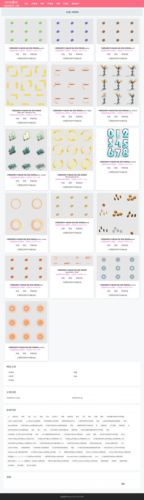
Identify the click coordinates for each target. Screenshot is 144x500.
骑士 (39, 430)
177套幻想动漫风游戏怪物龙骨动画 (88, 447)
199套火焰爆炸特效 (111, 443)
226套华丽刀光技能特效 (41, 447)
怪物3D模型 (123, 461)
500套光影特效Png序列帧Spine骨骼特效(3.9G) (108, 439)
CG (60, 452)
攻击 (77, 416)
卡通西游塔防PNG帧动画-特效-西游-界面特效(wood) (26, 48)
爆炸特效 (74, 430)
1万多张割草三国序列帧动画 (59, 430)
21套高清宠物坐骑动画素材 (111, 421)
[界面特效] (11, 6)
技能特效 (104, 425)
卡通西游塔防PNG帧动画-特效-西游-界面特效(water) (72, 48)
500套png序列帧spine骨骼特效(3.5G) (77, 439)
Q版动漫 (70, 416)
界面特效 (33, 54)
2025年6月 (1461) (13, 398)
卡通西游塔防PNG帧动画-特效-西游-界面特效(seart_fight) (72, 110)
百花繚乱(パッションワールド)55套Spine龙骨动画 (24, 456)
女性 (47, 416)
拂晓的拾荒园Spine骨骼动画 (73, 452)
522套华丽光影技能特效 (60, 447)
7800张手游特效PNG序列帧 (109, 434)
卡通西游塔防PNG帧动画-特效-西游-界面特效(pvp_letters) (117, 110)
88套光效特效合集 (96, 443)
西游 (24, 54)
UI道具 (66, 4)
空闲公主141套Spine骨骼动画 (96, 452)
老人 (35, 416)
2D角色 (34, 4)
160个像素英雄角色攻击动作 (51, 434)
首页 (26, 4)
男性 (23, 416)
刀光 (122, 443)
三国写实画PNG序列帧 (85, 421)
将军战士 (15, 416)
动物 (62, 416)
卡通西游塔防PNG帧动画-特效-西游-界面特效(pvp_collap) (26, 175)
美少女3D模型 (31, 465)
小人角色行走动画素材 (33, 421)
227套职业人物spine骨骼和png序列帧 (43, 452)
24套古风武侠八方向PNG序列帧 (114, 447)
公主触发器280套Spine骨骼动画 (111, 456)
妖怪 (41, 416)
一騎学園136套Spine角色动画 (54, 456)
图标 (94, 434)
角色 (37, 434)
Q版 (107, 430)
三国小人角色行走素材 (15, 421)
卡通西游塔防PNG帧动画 (26, 58)
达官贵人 (55, 416)
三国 (83, 416)
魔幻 (101, 416)
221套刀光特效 (13, 447)
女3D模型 (11, 465)
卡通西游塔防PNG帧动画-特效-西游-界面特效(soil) (117, 48)
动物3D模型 (104, 461)
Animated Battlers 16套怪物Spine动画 (79, 456)
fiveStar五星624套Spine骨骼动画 (119, 452)
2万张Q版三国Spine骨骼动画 (73, 434)
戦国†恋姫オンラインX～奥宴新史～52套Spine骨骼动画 (26, 461)
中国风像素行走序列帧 (51, 421)
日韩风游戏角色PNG (68, 421)
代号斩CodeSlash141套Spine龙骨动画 (84, 461)
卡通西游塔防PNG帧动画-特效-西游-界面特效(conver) (118, 285)
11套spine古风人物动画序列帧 (18, 452)
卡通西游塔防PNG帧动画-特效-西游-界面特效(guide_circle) (26, 239)
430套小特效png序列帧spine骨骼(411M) (21, 439)
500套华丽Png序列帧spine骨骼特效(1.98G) (22, 443)
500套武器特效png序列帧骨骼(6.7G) (52, 443)
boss (96, 456)
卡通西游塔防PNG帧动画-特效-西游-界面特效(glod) (118, 239)
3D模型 (114, 461)
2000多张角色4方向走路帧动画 (18, 430)
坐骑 (97, 421)
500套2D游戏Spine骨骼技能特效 (56, 425)
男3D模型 (20, 465)
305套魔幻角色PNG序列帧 (115, 416)
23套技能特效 (25, 447)
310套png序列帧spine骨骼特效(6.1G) (50, 439)
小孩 (29, 416)
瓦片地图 (113, 425)
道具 (32, 430)
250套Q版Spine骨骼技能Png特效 (32, 425)
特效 (42, 4)
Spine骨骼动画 (12, 425)
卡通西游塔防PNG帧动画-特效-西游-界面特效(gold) (72, 222)
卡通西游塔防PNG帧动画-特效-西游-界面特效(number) (118, 162)
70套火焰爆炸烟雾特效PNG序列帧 (92, 430)
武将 (45, 430)
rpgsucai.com (71, 496)
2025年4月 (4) (77, 398)
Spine (123, 434)
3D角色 (50, 4)
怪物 (95, 416)
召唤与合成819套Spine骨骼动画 (58, 461)
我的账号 (75, 4)
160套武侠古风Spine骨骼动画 (77, 443)
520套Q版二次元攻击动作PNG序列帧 (20, 434)
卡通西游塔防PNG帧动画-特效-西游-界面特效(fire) (26, 285)
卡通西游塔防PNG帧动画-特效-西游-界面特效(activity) (26, 347)
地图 (58, 4)
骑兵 (89, 416)
